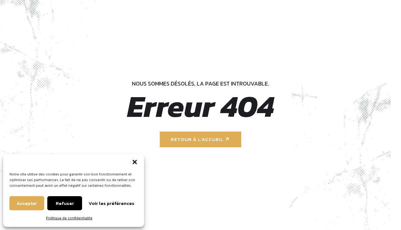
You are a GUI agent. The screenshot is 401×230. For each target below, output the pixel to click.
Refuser (65, 203)
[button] (135, 162)
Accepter (27, 203)
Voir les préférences (111, 203)
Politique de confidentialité (69, 218)
